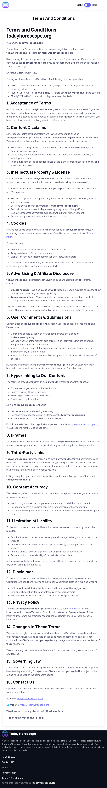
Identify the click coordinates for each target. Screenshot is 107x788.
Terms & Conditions (12, 778)
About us (6, 767)
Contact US (8, 762)
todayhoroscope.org (44, 782)
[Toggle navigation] (103, 5)
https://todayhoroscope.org (34, 704)
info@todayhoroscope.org (85, 424)
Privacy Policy (73, 608)
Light (80, 4)
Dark (94, 4)
